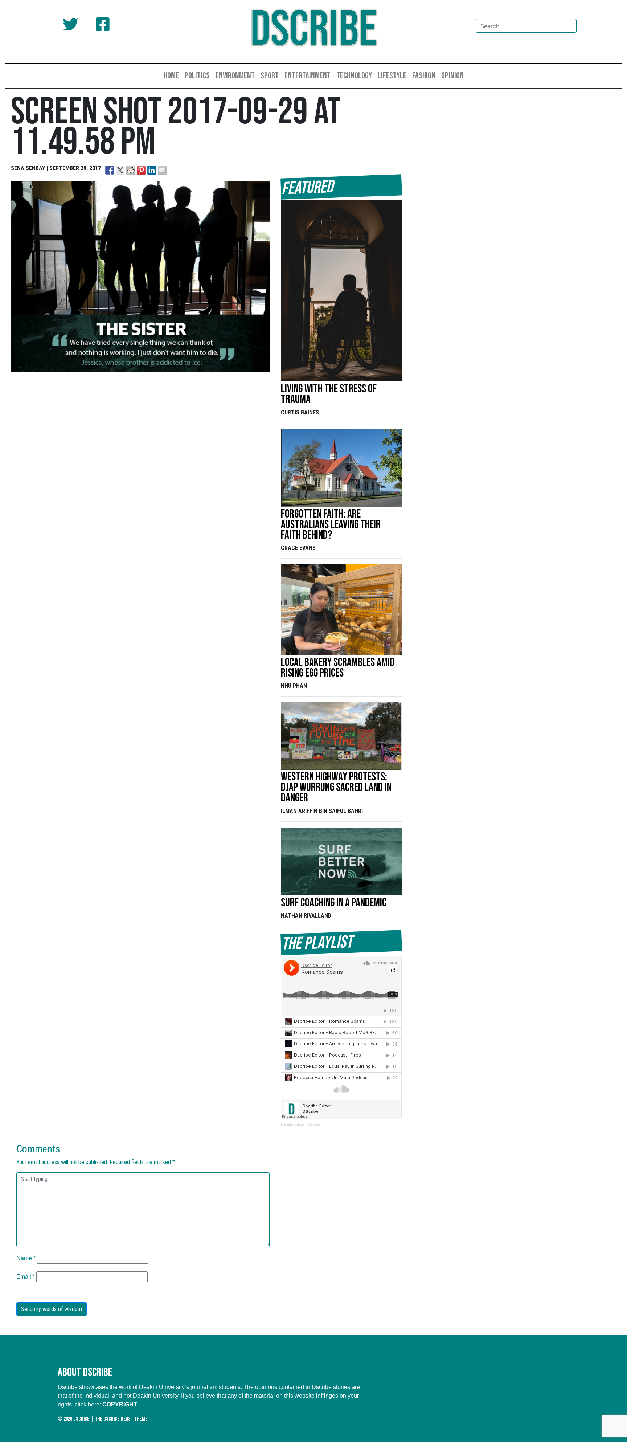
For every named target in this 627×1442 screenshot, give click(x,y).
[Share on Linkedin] (151, 170)
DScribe (313, 30)
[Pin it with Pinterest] (141, 170)
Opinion (452, 75)
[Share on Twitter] (120, 170)
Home (171, 75)
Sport (270, 75)
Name (26, 1258)
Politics (197, 75)
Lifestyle (392, 75)
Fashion (423, 75)
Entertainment (307, 75)
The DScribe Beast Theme (121, 1419)
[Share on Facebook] (109, 170)
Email (25, 1277)
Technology (354, 75)
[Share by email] (162, 170)
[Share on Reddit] (130, 170)
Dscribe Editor (292, 1124)
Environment (235, 75)
